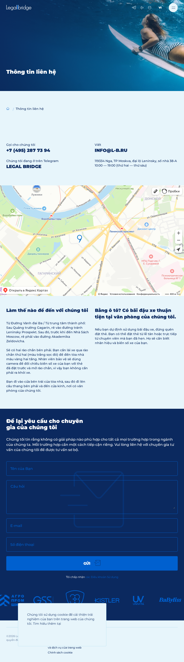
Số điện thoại (22, 544)
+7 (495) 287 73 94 (28, 150)
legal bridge (23, 166)
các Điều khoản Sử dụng (101, 577)
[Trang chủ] (7, 108)
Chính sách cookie (60, 652)
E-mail (16, 526)
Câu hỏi (17, 486)
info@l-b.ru (111, 150)
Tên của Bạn (21, 469)
